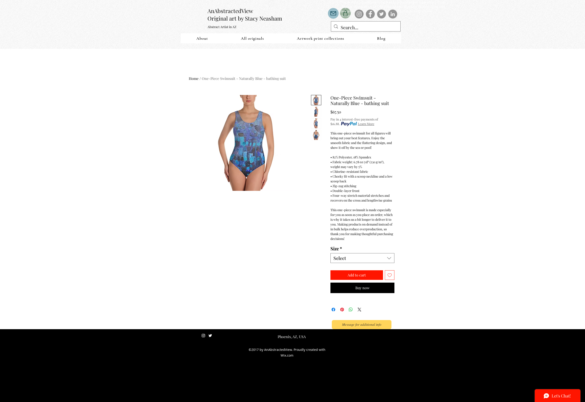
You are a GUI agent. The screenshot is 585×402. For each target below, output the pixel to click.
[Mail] (333, 13)
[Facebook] (370, 14)
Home (194, 78)
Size (336, 248)
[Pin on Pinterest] (342, 309)
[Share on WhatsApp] (351, 309)
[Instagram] (359, 14)
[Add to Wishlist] (389, 275)
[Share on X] (359, 309)
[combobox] (362, 258)
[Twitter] (381, 14)
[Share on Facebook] (333, 309)
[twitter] (210, 335)
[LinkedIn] (392, 14)
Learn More (366, 124)
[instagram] (203, 335)
